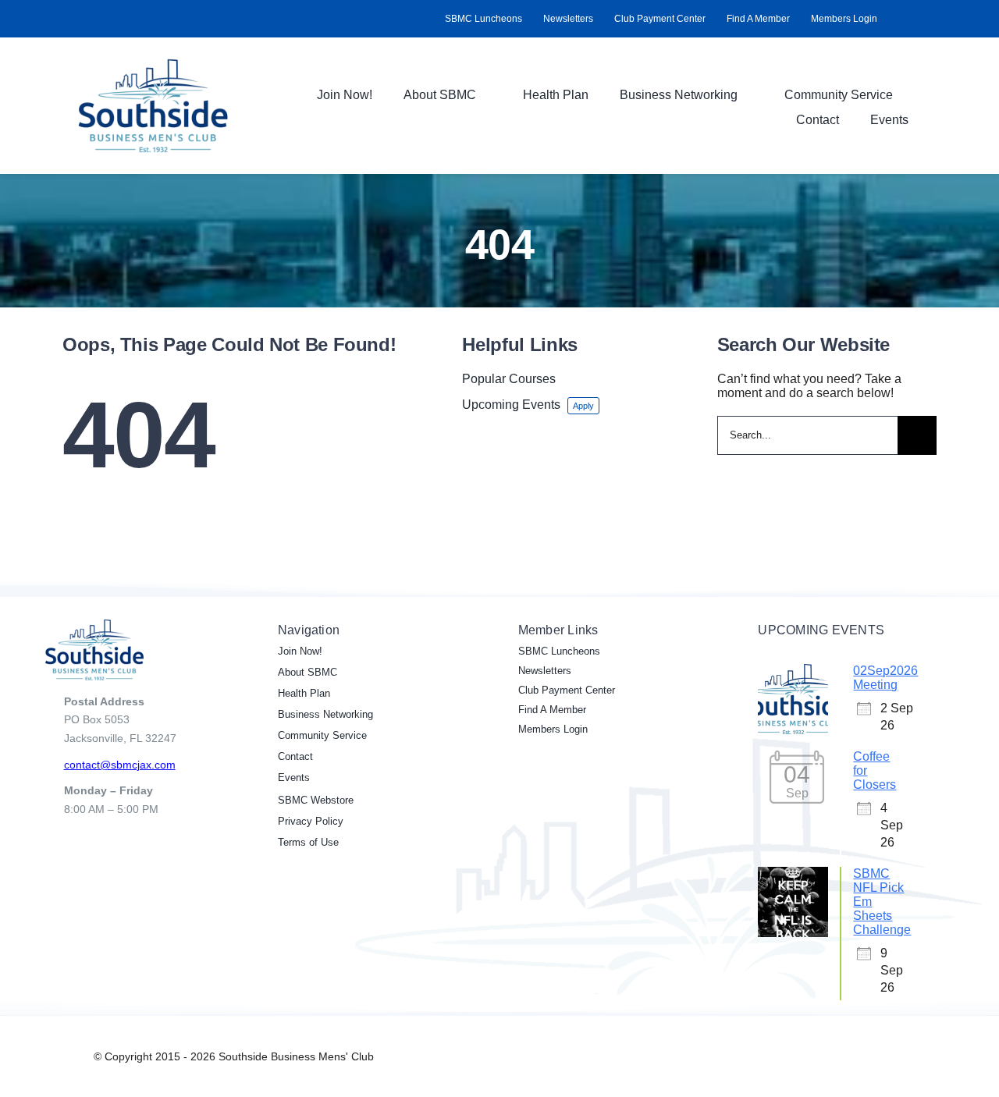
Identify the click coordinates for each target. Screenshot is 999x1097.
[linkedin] (919, 18)
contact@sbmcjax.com (120, 764)
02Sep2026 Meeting (885, 677)
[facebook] (894, 18)
